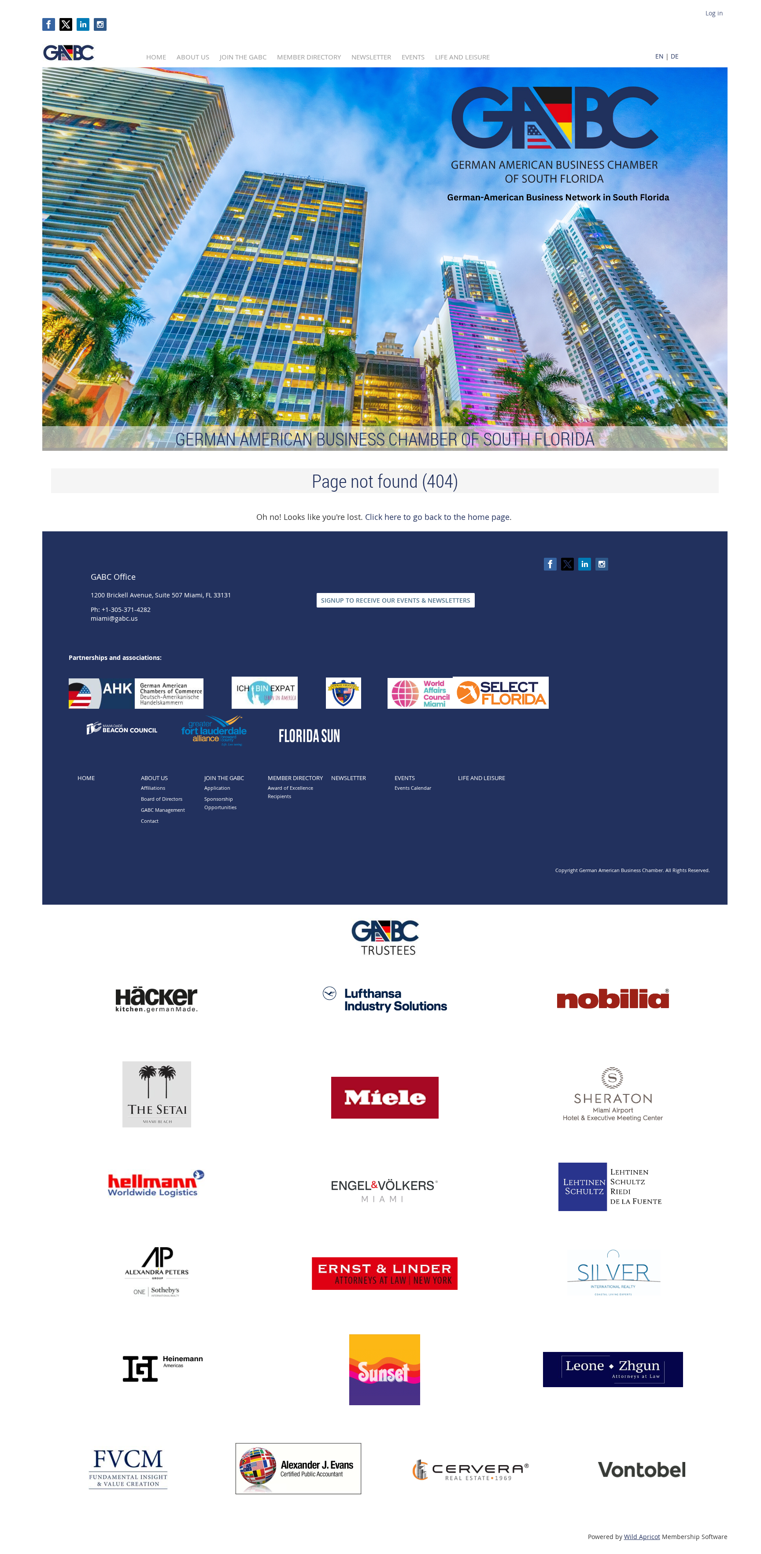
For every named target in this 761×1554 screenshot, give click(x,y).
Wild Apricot (642, 1536)
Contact (150, 821)
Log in (714, 13)
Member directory (295, 778)
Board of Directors (161, 798)
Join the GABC (224, 778)
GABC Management (163, 809)
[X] (65, 24)
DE (675, 56)
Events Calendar (413, 787)
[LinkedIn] (83, 24)
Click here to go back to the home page (437, 517)
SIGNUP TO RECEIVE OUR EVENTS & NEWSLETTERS (395, 600)
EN (659, 56)
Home (86, 778)
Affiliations (153, 787)
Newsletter (348, 778)
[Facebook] (48, 24)
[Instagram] (100, 24)
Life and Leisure (481, 778)
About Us (154, 778)
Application (217, 787)
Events (405, 778)
